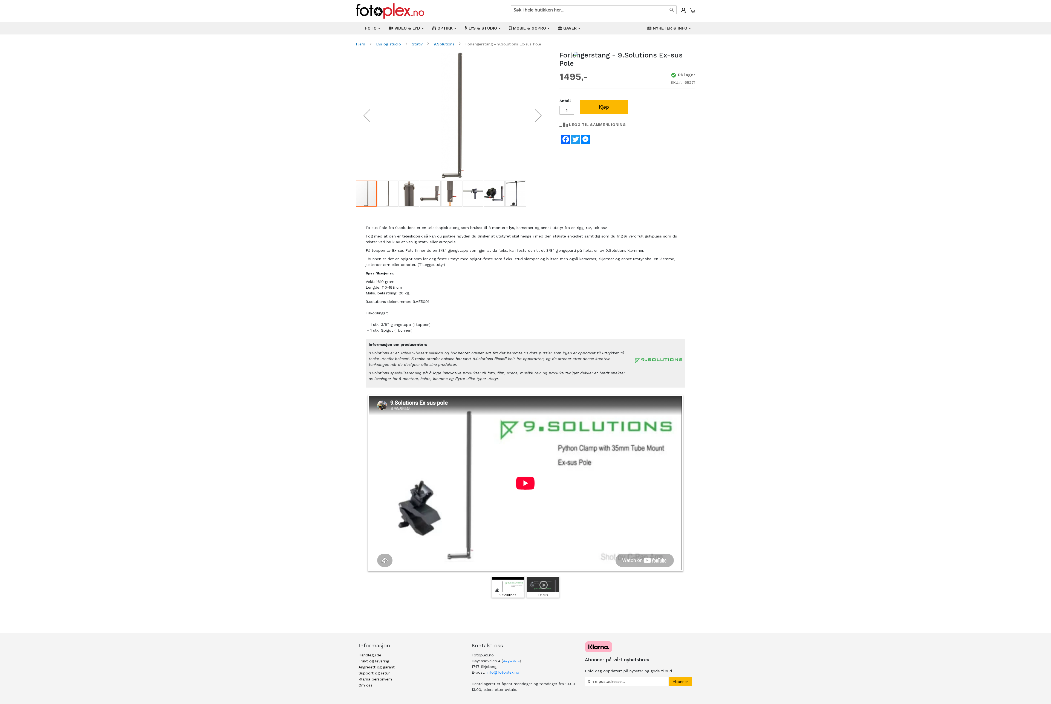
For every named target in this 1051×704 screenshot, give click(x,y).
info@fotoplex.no (503, 672)
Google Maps (511, 661)
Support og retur (374, 673)
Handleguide (370, 655)
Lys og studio (389, 44)
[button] (367, 115)
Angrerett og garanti (377, 667)
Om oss (366, 685)
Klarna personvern (375, 679)
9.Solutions (445, 44)
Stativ (418, 44)
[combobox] (594, 9)
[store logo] (390, 11)
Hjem (361, 44)
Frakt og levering (374, 661)
